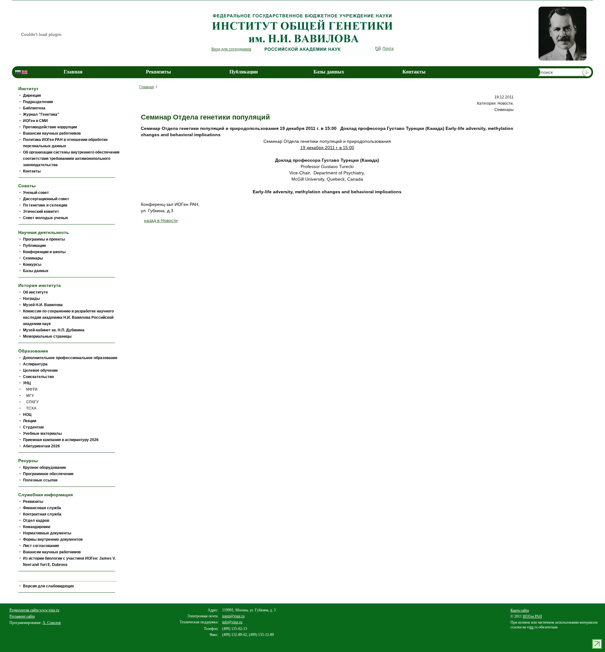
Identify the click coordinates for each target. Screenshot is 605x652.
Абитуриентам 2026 (41, 446)
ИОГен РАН (532, 616)
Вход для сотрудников (231, 49)
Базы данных (329, 71)
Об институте (35, 292)
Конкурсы (32, 264)
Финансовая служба (42, 508)
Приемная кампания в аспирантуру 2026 (61, 440)
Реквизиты (158, 71)
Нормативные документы (47, 533)
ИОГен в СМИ (35, 121)
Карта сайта (519, 610)
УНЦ (27, 383)
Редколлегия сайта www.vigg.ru (34, 610)
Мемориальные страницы (47, 336)
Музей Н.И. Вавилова (43, 305)
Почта (388, 48)
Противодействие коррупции (50, 127)
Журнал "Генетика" (41, 114)
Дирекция (32, 95)
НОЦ (27, 414)
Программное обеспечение (48, 474)
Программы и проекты (44, 239)
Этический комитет (41, 211)
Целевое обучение (40, 370)
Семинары (33, 258)
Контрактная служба (42, 514)
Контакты (414, 71)
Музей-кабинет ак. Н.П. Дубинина (53, 330)
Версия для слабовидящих (48, 586)
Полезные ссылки (40, 480)
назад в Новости (161, 220)
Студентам (33, 427)
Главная (73, 71)
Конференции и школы (44, 252)
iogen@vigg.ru (233, 616)
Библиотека (34, 108)
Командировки (36, 527)
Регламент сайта (22, 616)
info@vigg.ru (232, 622)
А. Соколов (52, 622)
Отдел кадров (36, 520)
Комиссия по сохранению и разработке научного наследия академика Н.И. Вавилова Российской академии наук (68, 317)
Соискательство (38, 377)
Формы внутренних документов (53, 539)
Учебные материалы (42, 433)
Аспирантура (35, 364)
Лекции (29, 421)
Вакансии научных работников (52, 133)
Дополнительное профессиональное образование (70, 358)
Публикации (243, 71)
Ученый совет (36, 192)
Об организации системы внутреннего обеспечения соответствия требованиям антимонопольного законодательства (71, 158)
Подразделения (38, 102)
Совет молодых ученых (45, 218)
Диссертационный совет (46, 199)
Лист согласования (41, 546)
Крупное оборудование (44, 467)
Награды (31, 298)
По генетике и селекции (45, 205)
